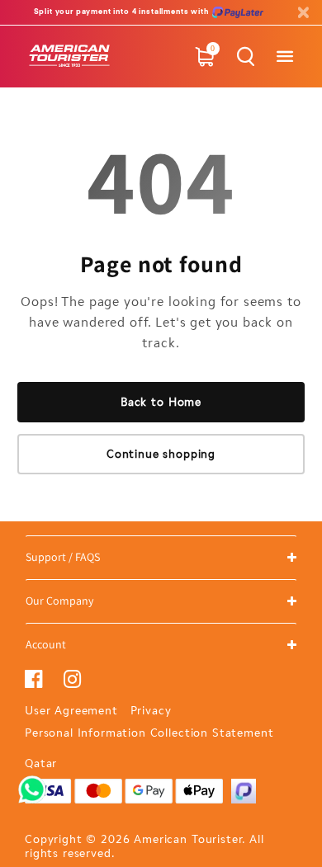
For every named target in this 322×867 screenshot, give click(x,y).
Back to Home (161, 402)
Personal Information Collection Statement (149, 733)
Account (46, 644)
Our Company (59, 600)
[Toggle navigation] (284, 56)
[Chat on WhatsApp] (32, 784)
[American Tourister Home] (69, 56)
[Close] (302, 13)
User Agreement (71, 711)
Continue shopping (161, 454)
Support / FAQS (63, 556)
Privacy (151, 711)
